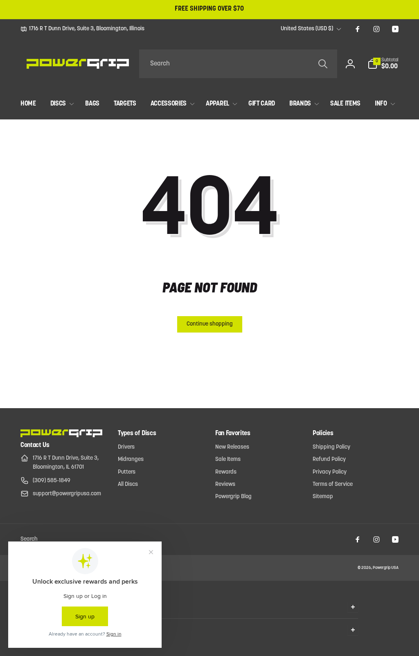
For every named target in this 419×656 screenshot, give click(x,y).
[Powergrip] (61, 435)
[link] (82, 29)
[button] (383, 64)
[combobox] (238, 63)
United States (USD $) (307, 29)
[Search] (323, 64)
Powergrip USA (386, 568)
